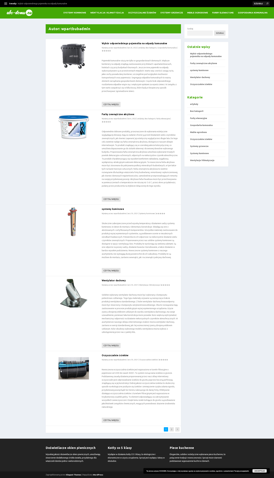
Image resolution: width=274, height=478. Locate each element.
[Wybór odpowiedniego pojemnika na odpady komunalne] (74, 56)
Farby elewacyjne (223, 13)
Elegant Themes (73, 475)
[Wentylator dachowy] (74, 293)
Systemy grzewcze (171, 13)
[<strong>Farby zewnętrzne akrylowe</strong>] (74, 127)
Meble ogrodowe (197, 13)
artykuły (141, 48)
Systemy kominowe (74, 13)
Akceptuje (259, 471)
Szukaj (190, 29)
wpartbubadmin (120, 48)
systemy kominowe (113, 209)
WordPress (98, 475)
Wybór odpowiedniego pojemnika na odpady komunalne (42, 3)
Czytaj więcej (111, 104)
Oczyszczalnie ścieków (142, 13)
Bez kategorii (151, 48)
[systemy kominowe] (74, 222)
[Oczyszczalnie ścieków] (74, 368)
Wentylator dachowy (114, 280)
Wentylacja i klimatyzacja (107, 13)
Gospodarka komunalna (253, 13)
